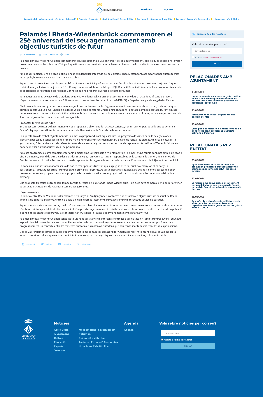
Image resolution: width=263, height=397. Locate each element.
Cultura (59, 19)
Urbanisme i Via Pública (226, 19)
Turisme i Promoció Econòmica (193, 19)
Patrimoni (142, 19)
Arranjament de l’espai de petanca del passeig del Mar (213, 115)
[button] (28, 244)
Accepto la (209, 57)
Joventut (94, 19)
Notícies (146, 9)
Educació (71, 19)
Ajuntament (46, 19)
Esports (83, 19)
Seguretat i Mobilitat (161, 19)
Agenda (169, 9)
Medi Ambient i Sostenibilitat (118, 19)
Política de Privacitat (213, 57)
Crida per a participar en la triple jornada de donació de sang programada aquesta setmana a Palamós (216, 130)
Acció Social (30, 19)
